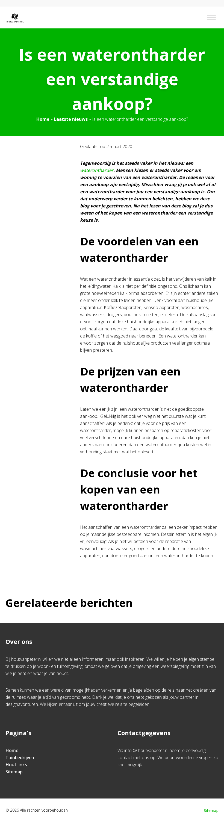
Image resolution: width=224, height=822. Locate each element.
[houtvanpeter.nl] (14, 17)
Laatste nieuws (71, 119)
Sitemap (13, 772)
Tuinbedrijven (19, 758)
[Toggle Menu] (211, 17)
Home (42, 119)
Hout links (16, 765)
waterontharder (96, 170)
